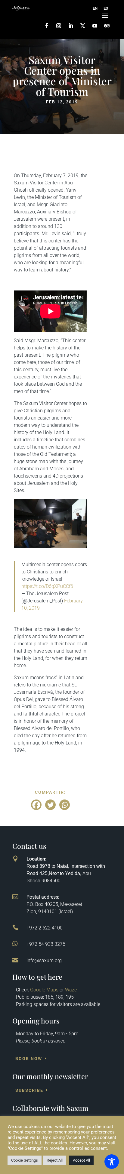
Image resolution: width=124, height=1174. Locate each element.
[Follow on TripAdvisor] (107, 26)
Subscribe (29, 1090)
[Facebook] (36, 804)
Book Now (28, 1058)
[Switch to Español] (106, 8)
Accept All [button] (81, 1160)
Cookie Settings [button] (24, 1160)
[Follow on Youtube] (95, 26)
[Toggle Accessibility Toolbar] (111, 1161)
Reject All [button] (55, 1160)
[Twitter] (50, 804)
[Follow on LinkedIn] (71, 26)
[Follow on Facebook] (46, 26)
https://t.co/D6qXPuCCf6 (47, 586)
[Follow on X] (83, 26)
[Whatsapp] (64, 804)
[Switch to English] (95, 8)
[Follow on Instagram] (59, 26)
